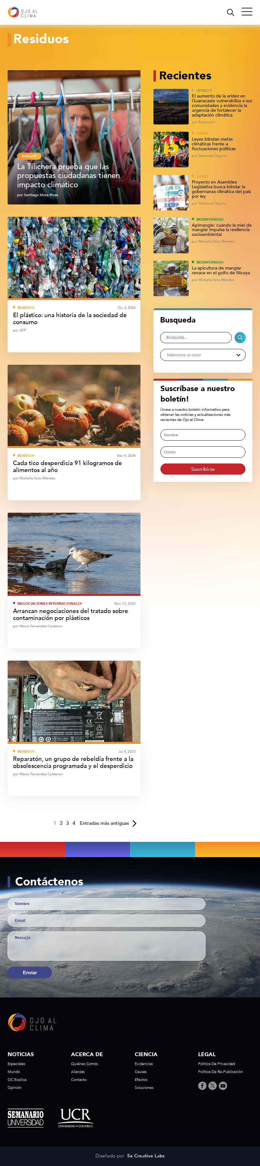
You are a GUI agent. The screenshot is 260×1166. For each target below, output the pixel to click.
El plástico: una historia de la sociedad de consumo (70, 319)
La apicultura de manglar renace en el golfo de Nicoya (221, 271)
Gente (203, 133)
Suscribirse (203, 469)
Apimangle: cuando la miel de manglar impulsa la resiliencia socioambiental (222, 230)
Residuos (29, 156)
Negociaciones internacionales (49, 603)
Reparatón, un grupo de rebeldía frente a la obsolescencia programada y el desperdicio (73, 763)
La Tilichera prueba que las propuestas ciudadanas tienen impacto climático (68, 176)
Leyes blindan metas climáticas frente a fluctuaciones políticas (214, 144)
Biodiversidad (210, 219)
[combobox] (166, 354)
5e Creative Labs (146, 1156)
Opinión (204, 90)
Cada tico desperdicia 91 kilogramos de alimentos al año (67, 467)
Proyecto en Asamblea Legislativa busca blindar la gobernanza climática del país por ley (221, 189)
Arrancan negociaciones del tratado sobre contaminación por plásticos (70, 615)
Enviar (30, 972)
